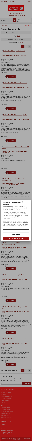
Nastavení (16, 231)
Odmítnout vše (16, 234)
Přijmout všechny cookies (16, 238)
